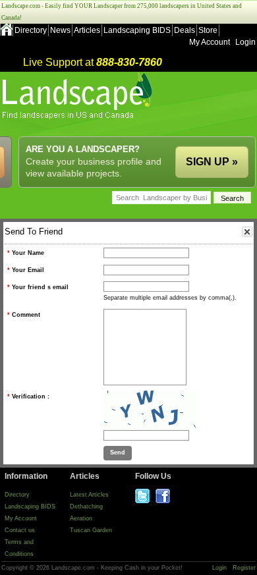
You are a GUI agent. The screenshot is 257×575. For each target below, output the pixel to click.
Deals (184, 30)
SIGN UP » (212, 161)
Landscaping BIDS (137, 30)
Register (244, 567)
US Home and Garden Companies (78, 96)
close (247, 232)
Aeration (81, 518)
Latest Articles (89, 494)
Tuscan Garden (91, 530)
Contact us (20, 530)
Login (245, 42)
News (60, 30)
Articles (87, 30)
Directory (30, 30)
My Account (209, 42)
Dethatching (86, 506)
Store (207, 30)
